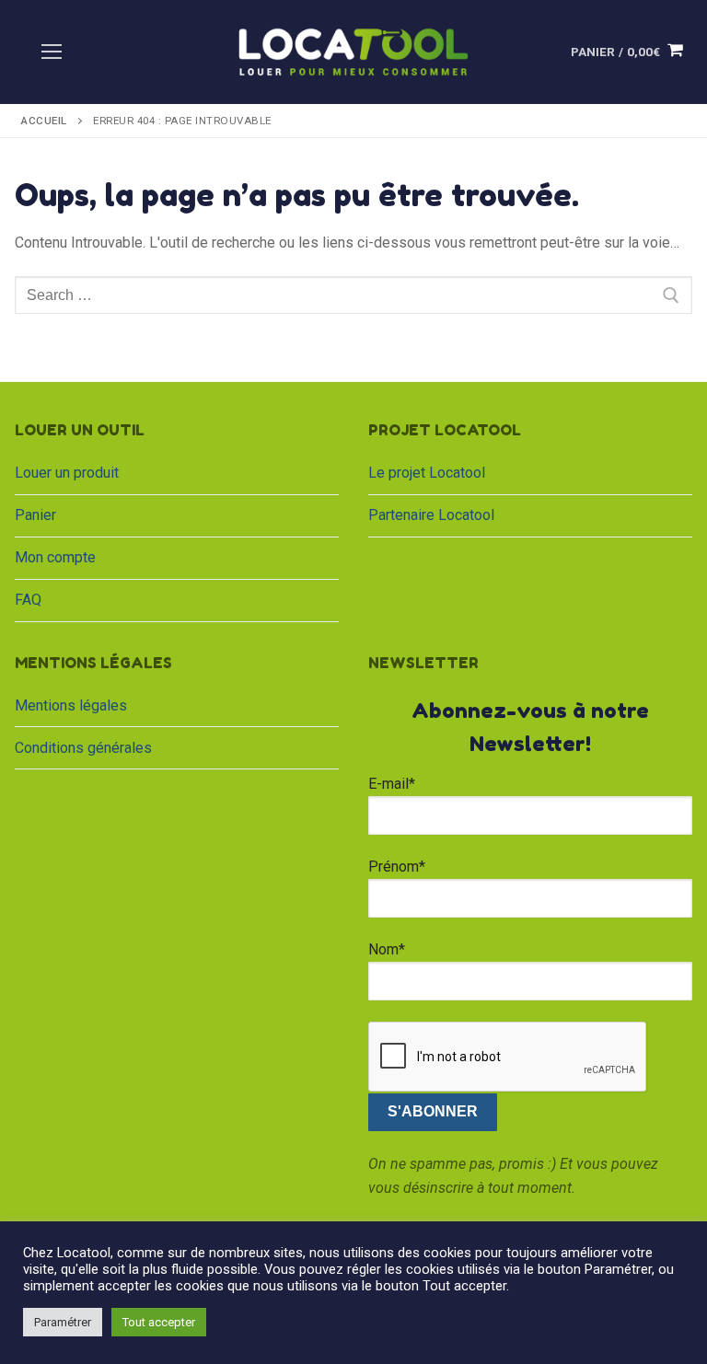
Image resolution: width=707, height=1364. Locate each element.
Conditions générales (83, 748)
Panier (35, 515)
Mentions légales (71, 705)
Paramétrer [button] (62, 1322)
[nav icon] (51, 52)
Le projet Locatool (426, 472)
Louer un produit (67, 472)
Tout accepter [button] (158, 1322)
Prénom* (396, 866)
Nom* (386, 949)
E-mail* (391, 783)
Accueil (44, 120)
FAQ (28, 599)
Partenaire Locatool (431, 515)
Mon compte (55, 557)
